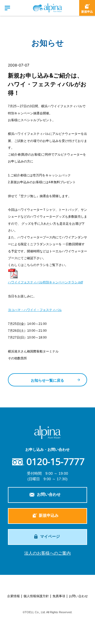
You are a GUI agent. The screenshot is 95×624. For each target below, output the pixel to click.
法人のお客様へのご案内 (47, 553)
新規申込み (49, 515)
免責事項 (59, 596)
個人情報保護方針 (36, 596)
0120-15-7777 (55, 462)
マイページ (50, 536)
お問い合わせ (49, 494)
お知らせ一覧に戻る (47, 380)
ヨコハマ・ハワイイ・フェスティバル (35, 310)
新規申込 (87, 11)
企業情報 (13, 596)
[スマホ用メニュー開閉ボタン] (8, 8)
